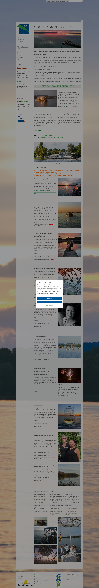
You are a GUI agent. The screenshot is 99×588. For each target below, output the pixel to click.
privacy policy (54, 294)
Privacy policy (48, 305)
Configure (49, 298)
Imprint (52, 305)
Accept (49, 302)
